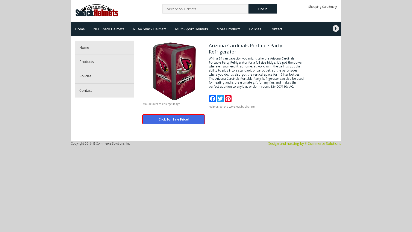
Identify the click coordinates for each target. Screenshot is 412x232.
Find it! (263, 9)
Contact (276, 29)
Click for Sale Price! (174, 119)
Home (80, 29)
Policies (255, 29)
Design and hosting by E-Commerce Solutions (304, 143)
